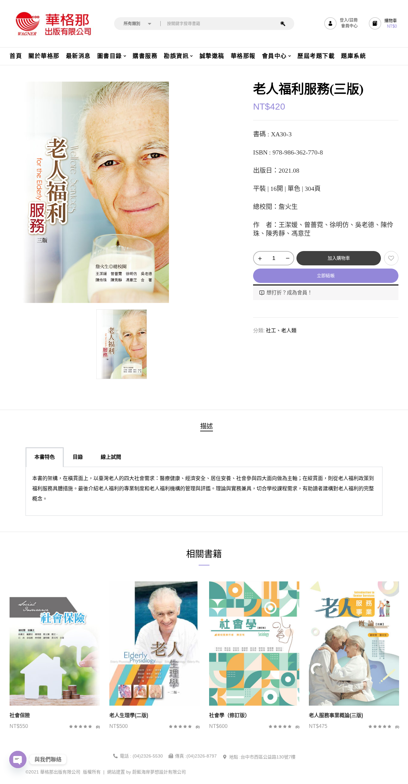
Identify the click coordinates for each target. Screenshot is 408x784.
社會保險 (20, 715)
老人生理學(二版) (128, 715)
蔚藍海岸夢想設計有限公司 (159, 771)
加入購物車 (339, 258)
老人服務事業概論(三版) (336, 715)
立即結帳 (326, 275)
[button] (383, 23)
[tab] (206, 427)
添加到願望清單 (391, 258)
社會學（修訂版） (229, 715)
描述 (206, 426)
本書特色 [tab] (44, 457)
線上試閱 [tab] (111, 457)
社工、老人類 (281, 330)
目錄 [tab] (78, 457)
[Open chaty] (17, 759)
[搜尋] (282, 23)
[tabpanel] (204, 491)
